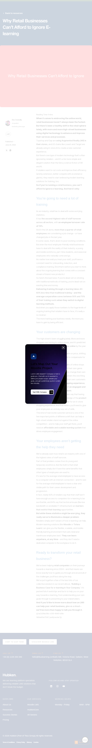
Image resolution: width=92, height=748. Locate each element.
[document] (46, 374)
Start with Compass (40, 392)
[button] (63, 347)
